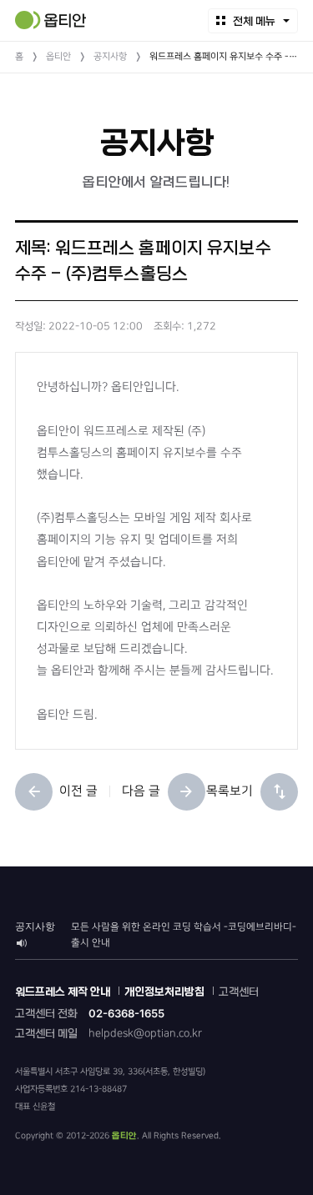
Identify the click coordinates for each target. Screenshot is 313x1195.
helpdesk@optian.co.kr (145, 1033)
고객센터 (239, 992)
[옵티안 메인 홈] (50, 20)
